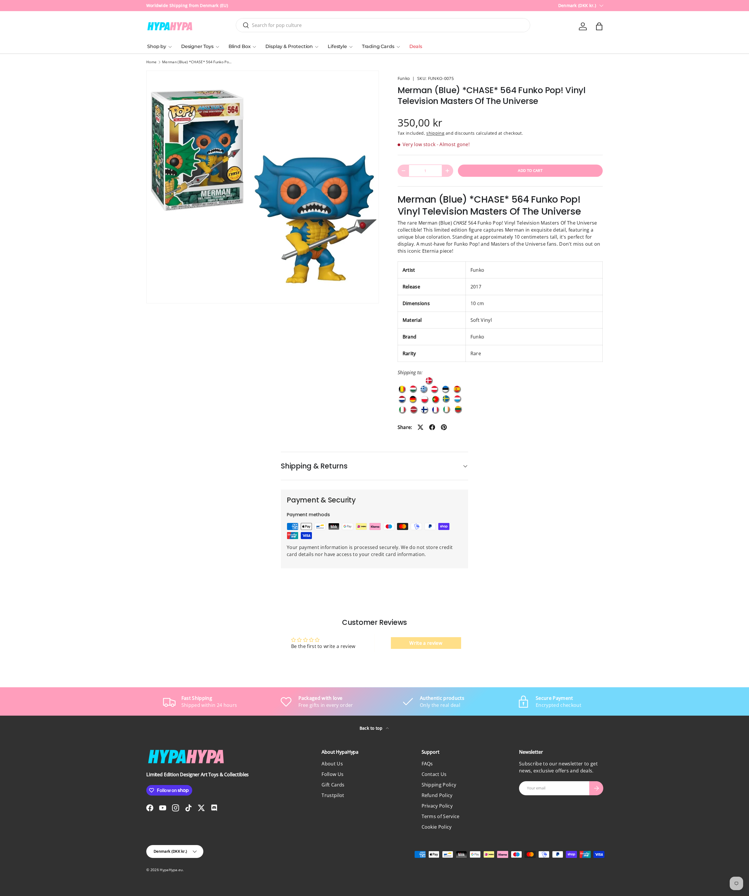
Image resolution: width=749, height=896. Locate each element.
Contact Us (434, 774)
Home (151, 62)
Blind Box (240, 46)
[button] (599, 26)
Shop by (156, 46)
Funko (404, 78)
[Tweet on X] (420, 427)
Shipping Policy (439, 785)
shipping (435, 133)
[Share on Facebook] (432, 427)
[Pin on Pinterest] (444, 427)
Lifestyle (337, 46)
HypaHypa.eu (171, 869)
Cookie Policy (437, 827)
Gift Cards (333, 785)
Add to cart (530, 170)
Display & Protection (289, 46)
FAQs (427, 763)
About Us (332, 763)
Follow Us (332, 774)
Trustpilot (333, 795)
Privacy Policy (437, 806)
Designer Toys (197, 46)
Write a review (425, 643)
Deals (415, 46)
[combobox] (383, 25)
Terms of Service (441, 816)
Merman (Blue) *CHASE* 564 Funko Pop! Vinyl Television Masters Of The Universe (197, 62)
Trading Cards (378, 46)
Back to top (372, 728)
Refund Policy (437, 795)
